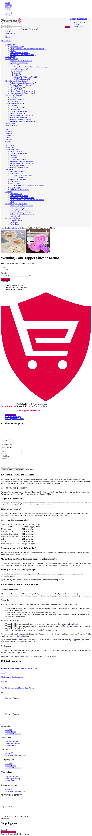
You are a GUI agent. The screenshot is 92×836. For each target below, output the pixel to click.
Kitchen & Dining (11, 149)
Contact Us (21, 636)
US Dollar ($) (79, 27)
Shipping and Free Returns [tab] (14, 419)
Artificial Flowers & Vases (19, 190)
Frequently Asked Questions (15, 755)
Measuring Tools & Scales (19, 167)
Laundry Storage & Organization (21, 210)
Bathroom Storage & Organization (22, 214)
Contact (8, 15)
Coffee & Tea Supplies (18, 159)
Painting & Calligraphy (18, 171)
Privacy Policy (10, 732)
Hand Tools (14, 222)
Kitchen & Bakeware (12, 228)
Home (7, 3)
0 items (67, 27)
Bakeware (13, 157)
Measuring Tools (16, 220)
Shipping (8, 7)
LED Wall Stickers (21, 177)
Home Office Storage (17, 208)
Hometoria (66, 626)
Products (8, 5)
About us (8, 730)
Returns (8, 9)
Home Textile (15, 184)
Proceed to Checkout (8, 832)
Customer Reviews (13, 417)
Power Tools (14, 224)
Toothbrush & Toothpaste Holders (22, 198)
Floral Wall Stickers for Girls (24, 175)
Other (12, 202)
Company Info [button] (7, 759)
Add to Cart (5, 279)
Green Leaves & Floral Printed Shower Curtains (27, 200)
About (7, 11)
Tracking (8, 13)
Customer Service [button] (9, 785)
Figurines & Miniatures (18, 179)
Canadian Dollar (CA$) (82, 22)
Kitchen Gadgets (16, 151)
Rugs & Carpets (15, 188)
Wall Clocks (14, 182)
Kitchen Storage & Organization (21, 163)
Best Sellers (9, 145)
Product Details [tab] (10, 415)
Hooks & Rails (15, 216)
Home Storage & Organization (16, 204)
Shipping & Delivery (12, 743)
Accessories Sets (16, 194)
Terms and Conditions (13, 734)
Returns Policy (10, 745)
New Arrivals (10, 147)
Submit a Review (7, 470)
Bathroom (8, 192)
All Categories (6, 41)
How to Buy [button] (6, 772)
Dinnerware (14, 155)
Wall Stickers (14, 173)
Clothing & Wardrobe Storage (20, 212)
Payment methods (11, 741)
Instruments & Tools (12, 218)
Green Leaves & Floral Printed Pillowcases (29, 186)
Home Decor (10, 169)
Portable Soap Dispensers (19, 196)
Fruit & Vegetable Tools (18, 153)
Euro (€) (77, 24)
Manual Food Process (17, 165)
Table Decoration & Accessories (21, 161)
